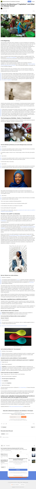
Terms (21, 482)
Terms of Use (22, 471)
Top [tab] (1, 445)
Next (32, 427)
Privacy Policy (25, 472)
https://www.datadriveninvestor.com (16, 406)
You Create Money (22, 387)
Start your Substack (15, 484)
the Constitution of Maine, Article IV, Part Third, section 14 (20, 235)
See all (3, 467)
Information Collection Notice (18, 472)
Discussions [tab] (8, 445)
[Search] (34, 446)
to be (22, 226)
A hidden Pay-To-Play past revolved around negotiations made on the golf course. (14, 449)
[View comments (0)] (4, 11)
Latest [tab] (4, 445)
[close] (27, 454)
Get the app (23, 484)
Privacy (19, 482)
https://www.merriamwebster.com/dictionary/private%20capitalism (14, 325)
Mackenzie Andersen (8, 450)
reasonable (25, 226)
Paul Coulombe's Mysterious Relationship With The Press (12, 448)
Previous (4, 427)
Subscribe (29, 1)
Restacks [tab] (7, 433)
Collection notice (25, 482)
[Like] (2, 11)
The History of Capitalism (11, 57)
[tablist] (5, 434)
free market (31, 282)
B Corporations (3, 220)
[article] (18, 450)
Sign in (33, 1)
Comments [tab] (3, 433)
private (18, 279)
